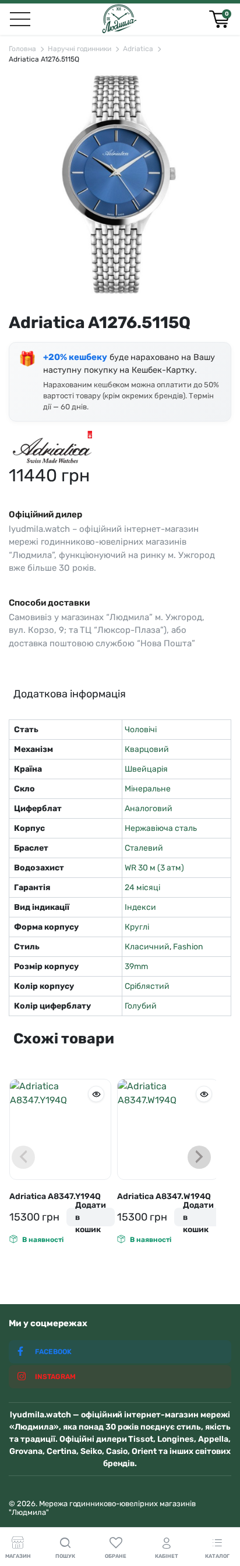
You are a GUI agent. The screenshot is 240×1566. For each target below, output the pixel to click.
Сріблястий (147, 986)
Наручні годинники (80, 49)
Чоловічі (141, 730)
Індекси (140, 907)
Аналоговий (148, 808)
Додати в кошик (90, 1217)
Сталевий (144, 848)
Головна (22, 49)
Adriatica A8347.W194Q (164, 1196)
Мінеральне (148, 789)
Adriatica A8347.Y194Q (55, 1196)
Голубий (141, 1006)
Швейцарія (146, 769)
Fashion (188, 947)
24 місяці (142, 887)
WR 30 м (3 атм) (154, 868)
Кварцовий (147, 749)
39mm (136, 966)
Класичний (147, 947)
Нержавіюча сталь (161, 828)
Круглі (137, 927)
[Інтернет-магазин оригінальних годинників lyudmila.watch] (119, 19)
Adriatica (138, 49)
